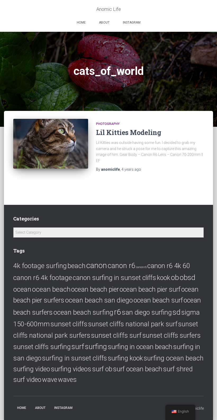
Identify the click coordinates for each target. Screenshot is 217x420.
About (104, 22)
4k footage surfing (40, 266)
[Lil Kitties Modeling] (50, 144)
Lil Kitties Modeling (128, 132)
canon (96, 265)
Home (81, 22)
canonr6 (141, 267)
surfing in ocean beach (140, 347)
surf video (27, 379)
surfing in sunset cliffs (74, 358)
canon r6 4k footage (42, 278)
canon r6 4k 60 (168, 266)
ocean (22, 289)
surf (77, 346)
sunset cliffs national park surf (132, 324)
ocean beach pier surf (150, 289)
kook (163, 278)
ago (131, 169)
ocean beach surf (158, 300)
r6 (117, 312)
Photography (108, 124)
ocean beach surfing (83, 312)
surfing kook (125, 358)
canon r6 (121, 265)
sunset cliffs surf (116, 335)
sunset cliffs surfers (171, 335)
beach (76, 266)
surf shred (178, 369)
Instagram (132, 22)
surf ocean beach (137, 369)
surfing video (31, 369)
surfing (96, 346)
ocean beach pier (95, 289)
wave (49, 379)
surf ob (102, 369)
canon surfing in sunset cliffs (114, 278)
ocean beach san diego (99, 300)
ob (175, 277)
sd (176, 312)
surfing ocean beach (174, 358)
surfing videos (71, 369)
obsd (187, 277)
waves (67, 379)
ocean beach (51, 289)
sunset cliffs (69, 324)
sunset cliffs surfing (42, 347)
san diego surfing (147, 312)
